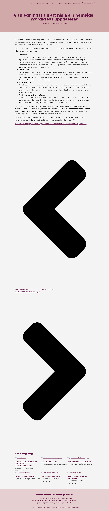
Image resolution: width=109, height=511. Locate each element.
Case (53, 3)
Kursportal (76, 3)
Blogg (61, 3)
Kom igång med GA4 (50, 476)
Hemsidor (57, 23)
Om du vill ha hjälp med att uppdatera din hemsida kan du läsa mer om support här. (50, 124)
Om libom (68, 3)
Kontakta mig (88, 3)
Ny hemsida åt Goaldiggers (79, 462)
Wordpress (64, 23)
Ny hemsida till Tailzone (25, 476)
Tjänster (30, 3)
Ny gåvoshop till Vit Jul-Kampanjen (78, 477)
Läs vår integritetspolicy (73, 507)
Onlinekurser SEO (42, 3)
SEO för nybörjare (49, 462)
